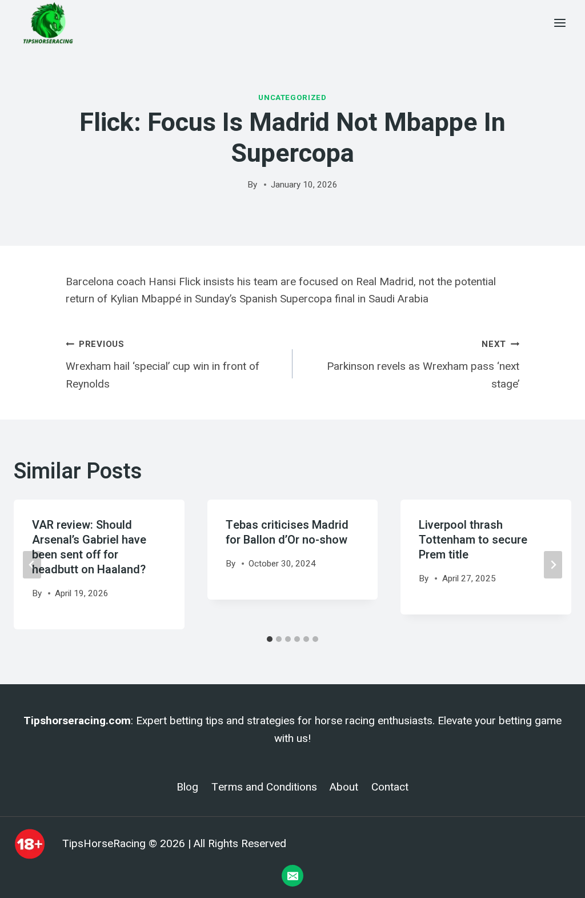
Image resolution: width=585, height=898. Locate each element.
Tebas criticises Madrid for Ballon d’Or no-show (287, 532)
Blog (187, 787)
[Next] (553, 564)
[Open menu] (559, 23)
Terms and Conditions (264, 787)
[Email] (292, 876)
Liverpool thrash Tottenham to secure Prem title (473, 540)
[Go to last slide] (32, 564)
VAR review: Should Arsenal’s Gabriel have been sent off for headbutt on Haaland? (89, 547)
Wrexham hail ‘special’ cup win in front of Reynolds (162, 364)
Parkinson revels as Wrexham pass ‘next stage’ (423, 364)
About (344, 787)
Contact (389, 787)
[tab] (270, 639)
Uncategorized (292, 97)
